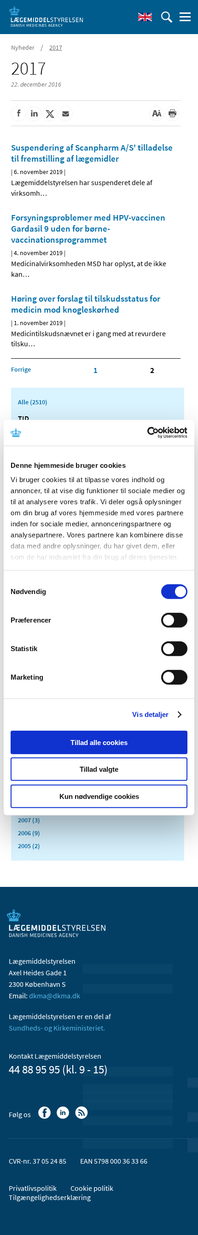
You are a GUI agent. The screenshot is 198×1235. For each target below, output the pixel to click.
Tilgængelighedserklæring (50, 1197)
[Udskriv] (172, 113)
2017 (55, 47)
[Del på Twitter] (49, 113)
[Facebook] (45, 1117)
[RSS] (82, 1117)
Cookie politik (91, 1188)
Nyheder (23, 47)
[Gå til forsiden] (46, 16)
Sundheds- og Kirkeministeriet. (57, 1027)
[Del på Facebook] (18, 113)
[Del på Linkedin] (34, 113)
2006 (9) (29, 833)
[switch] (174, 619)
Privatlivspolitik (33, 1188)
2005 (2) (29, 846)
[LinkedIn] (63, 1117)
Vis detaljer (150, 714)
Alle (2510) (32, 402)
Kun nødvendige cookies (99, 796)
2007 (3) (29, 820)
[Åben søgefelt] (166, 17)
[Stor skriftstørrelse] (156, 113)
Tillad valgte (99, 769)
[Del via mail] (65, 113)
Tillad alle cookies (99, 742)
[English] (145, 17)
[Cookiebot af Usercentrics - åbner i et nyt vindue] (147, 433)
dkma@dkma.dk (54, 995)
